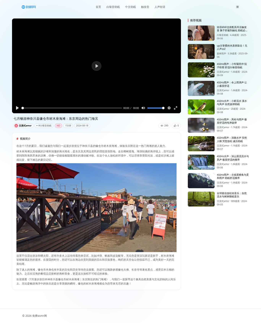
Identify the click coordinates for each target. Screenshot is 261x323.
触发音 (145, 7)
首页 (98, 7)
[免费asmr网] (28, 6)
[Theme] (237, 7)
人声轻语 (160, 7)
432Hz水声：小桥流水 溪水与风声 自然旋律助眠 (232, 102)
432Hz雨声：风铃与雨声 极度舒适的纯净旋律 (232, 121)
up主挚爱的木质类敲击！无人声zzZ (232, 47)
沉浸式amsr (23, 125)
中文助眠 (130, 7)
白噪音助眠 (113, 7)
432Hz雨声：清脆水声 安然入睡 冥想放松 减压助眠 (232, 139)
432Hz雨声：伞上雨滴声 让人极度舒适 (232, 84)
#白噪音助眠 (44, 125)
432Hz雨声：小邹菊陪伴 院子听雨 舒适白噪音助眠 (232, 65)
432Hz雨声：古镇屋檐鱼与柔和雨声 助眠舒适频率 (233, 176)
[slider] (71, 108)
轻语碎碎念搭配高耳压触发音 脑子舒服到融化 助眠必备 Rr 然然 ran (232, 30)
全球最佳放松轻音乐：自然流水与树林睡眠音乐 (232, 194)
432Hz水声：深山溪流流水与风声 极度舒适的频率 (233, 157)
